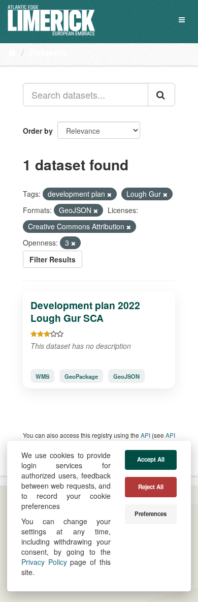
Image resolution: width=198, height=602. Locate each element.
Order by (38, 131)
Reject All (150, 487)
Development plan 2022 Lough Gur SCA (85, 311)
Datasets (48, 52)
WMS (42, 376)
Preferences (151, 513)
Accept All (150, 459)
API (145, 435)
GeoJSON (126, 376)
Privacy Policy (44, 562)
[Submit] (161, 94)
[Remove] (109, 194)
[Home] (12, 51)
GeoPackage (81, 376)
